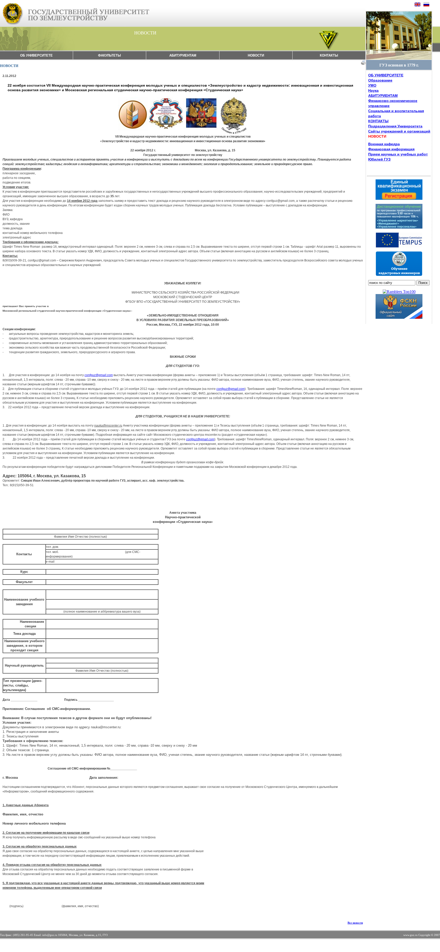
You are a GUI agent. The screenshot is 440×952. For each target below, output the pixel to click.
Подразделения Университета (395, 126)
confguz (99, 375)
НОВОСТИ (256, 55)
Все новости (355, 922)
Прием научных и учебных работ (398, 154)
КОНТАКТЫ (329, 55)
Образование (380, 80)
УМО (372, 85)
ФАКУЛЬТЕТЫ (109, 55)
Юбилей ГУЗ (379, 159)
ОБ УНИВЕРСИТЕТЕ (36, 55)
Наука (373, 90)
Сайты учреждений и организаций (399, 131)
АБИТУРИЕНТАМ (182, 55)
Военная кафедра (384, 144)
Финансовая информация (391, 149)
